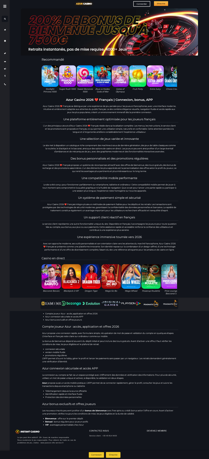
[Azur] (5, 30)
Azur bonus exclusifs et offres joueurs (63, 320)
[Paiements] (5, 76)
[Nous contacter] (5, 84)
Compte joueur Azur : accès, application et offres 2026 (71, 314)
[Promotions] (5, 69)
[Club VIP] (5, 53)
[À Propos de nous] (5, 41)
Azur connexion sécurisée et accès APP (64, 317)
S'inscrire (113, 455)
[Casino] (5, 62)
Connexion (96, 455)
